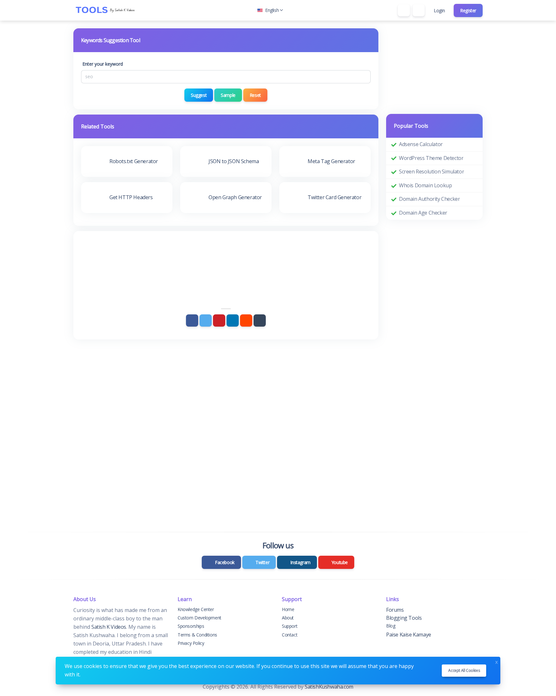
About (288, 618)
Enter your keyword (102, 64)
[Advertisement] (226, 256)
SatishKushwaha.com (329, 686)
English (272, 10)
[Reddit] (246, 320)
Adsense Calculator (421, 144)
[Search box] (404, 10)
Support (289, 626)
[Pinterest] (219, 320)
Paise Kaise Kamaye (408, 634)
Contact (289, 635)
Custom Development (199, 618)
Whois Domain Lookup (425, 185)
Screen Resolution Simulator (431, 171)
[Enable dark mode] (418, 10)
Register (468, 10)
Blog (390, 626)
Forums (395, 609)
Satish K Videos (108, 626)
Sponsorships (191, 626)
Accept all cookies (464, 670)
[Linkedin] (233, 320)
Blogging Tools (404, 617)
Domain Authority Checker (429, 198)
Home (288, 609)
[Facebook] (192, 320)
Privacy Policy (191, 643)
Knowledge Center (196, 609)
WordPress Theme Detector (431, 158)
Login (439, 10)
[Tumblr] (260, 320)
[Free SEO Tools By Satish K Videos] (105, 10)
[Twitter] (205, 320)
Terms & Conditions (197, 635)
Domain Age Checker (423, 212)
